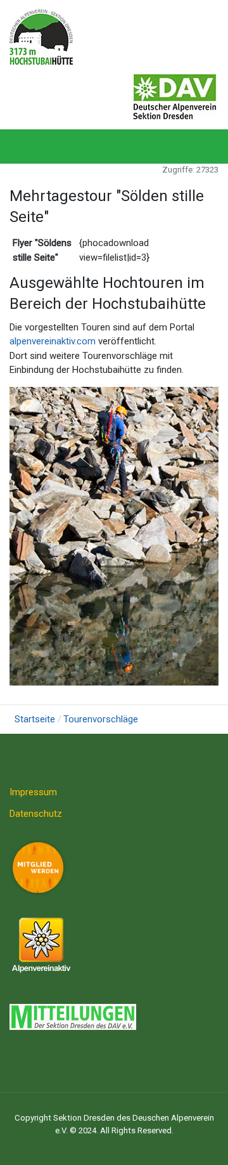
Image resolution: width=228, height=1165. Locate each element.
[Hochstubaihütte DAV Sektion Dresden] (41, 36)
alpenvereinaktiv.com (53, 341)
